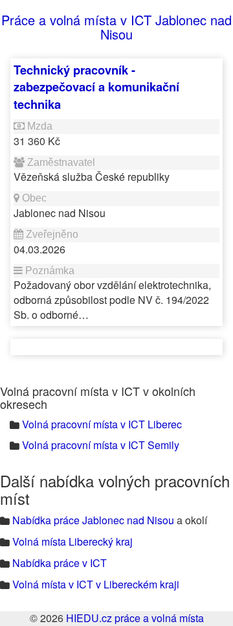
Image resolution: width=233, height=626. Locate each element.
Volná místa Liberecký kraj (72, 541)
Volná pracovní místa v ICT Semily (100, 444)
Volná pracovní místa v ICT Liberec (102, 424)
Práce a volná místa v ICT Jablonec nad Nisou (116, 26)
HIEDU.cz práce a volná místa (135, 617)
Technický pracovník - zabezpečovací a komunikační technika (96, 87)
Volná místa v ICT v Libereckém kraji (95, 584)
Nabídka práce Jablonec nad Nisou (93, 520)
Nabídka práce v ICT (59, 562)
